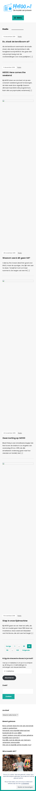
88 (24, 646)
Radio (20, 37)
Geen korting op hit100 (13, 438)
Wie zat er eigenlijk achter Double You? (16, 745)
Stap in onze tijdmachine (15, 620)
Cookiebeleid (25, 783)
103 (17, 650)
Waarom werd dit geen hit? (16, 258)
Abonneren (9, 678)
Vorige (8, 646)
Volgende (26, 650)
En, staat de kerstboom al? (16, 41)
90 (7, 650)
